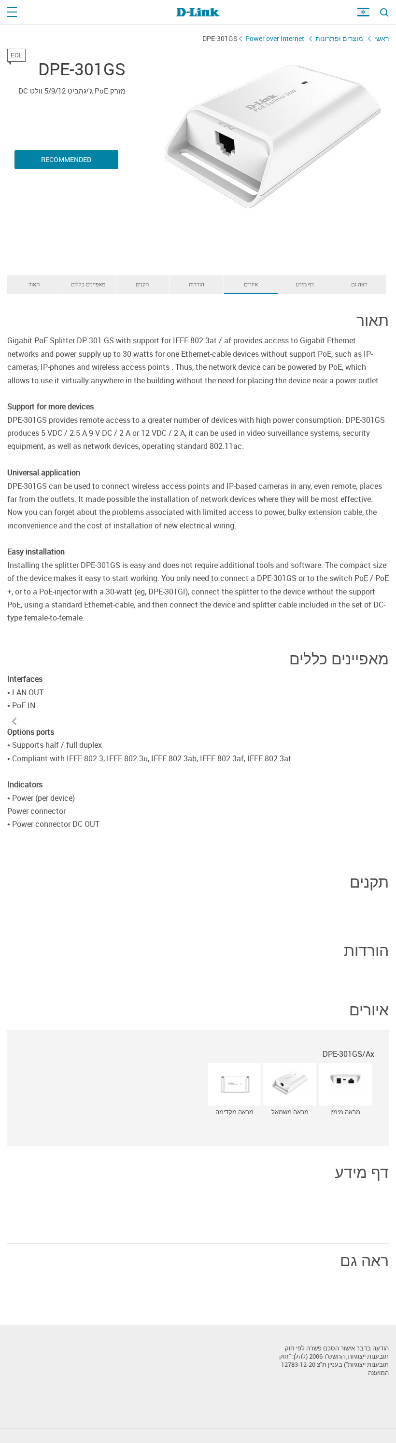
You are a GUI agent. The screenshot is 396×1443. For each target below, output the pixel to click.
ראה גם (359, 284)
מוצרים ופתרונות (339, 38)
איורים (251, 284)
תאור (34, 284)
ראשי (381, 38)
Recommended (66, 159)
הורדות (196, 284)
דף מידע (305, 284)
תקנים (142, 284)
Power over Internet (274, 38)
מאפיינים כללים (88, 284)
